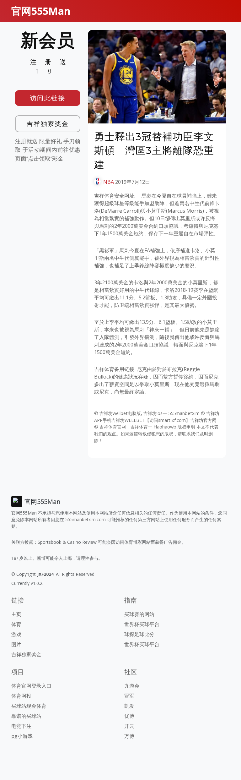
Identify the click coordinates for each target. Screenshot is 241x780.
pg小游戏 (22, 736)
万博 (129, 736)
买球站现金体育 (28, 705)
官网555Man (40, 11)
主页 (16, 614)
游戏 (16, 634)
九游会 (131, 685)
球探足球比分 (139, 634)
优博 (129, 715)
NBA (108, 181)
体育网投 (21, 695)
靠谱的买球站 (26, 715)
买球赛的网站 (139, 614)
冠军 (129, 695)
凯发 (129, 705)
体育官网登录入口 (31, 685)
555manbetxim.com (85, 519)
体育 (16, 624)
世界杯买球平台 (141, 624)
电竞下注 (21, 726)
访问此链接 (48, 98)
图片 (16, 644)
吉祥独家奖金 (48, 123)
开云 (129, 726)
